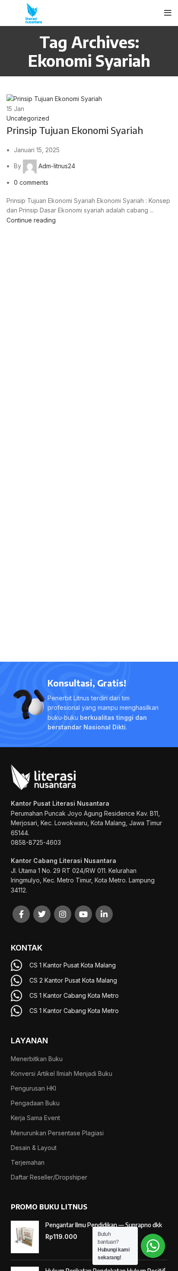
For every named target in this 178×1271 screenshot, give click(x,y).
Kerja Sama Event (35, 1117)
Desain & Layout (34, 1147)
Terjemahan (27, 1162)
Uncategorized (27, 118)
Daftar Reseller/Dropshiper (49, 1177)
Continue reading (31, 220)
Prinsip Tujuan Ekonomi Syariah (74, 130)
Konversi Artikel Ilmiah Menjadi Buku (61, 1073)
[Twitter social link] (42, 914)
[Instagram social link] (62, 914)
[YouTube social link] (83, 914)
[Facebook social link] (21, 914)
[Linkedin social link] (104, 914)
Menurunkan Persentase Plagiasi (57, 1133)
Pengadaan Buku (35, 1103)
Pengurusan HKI (33, 1088)
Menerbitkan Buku (37, 1058)
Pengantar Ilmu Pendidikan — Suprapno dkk (103, 1225)
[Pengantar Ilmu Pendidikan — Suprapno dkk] (25, 1237)
